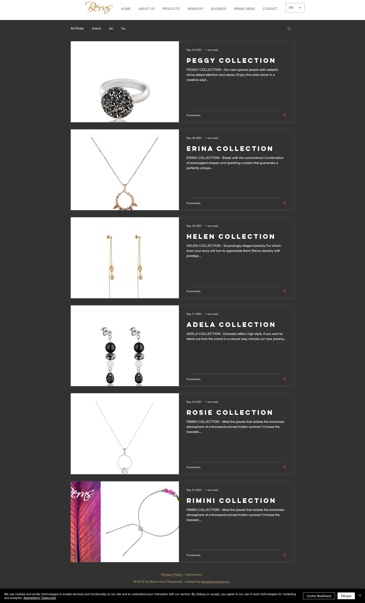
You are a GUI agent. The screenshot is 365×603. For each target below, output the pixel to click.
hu (123, 28)
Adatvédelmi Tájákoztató (39, 598)
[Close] (359, 596)
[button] (289, 29)
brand (96, 28)
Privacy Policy (172, 574)
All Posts (77, 28)
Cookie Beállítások (319, 596)
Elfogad (346, 596)
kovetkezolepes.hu (215, 582)
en (111, 28)
